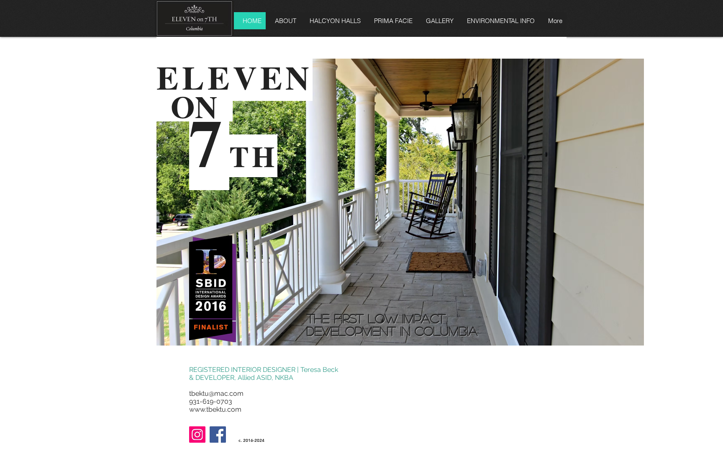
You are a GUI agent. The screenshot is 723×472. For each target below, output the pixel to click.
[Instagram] (197, 434)
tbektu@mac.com (216, 393)
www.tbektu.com (215, 409)
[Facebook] (218, 434)
